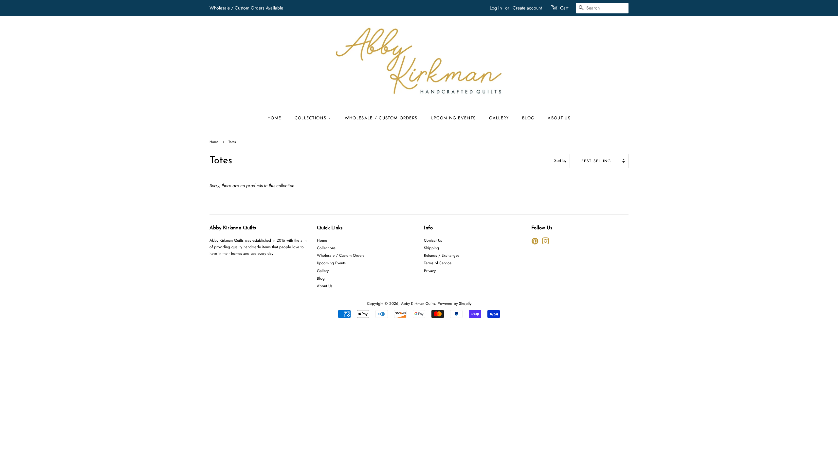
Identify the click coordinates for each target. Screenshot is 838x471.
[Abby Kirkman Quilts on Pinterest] (534, 242)
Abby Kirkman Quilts (418, 303)
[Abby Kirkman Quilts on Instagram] (545, 242)
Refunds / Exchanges (441, 255)
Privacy (430, 270)
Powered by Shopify (454, 303)
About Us (559, 118)
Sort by (560, 161)
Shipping (431, 248)
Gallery (499, 118)
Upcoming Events (453, 118)
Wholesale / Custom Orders (381, 118)
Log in (496, 8)
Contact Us (433, 240)
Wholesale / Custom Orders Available (246, 8)
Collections (311, 118)
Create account (527, 8)
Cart (564, 8)
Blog (528, 118)
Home (274, 118)
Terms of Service (437, 263)
